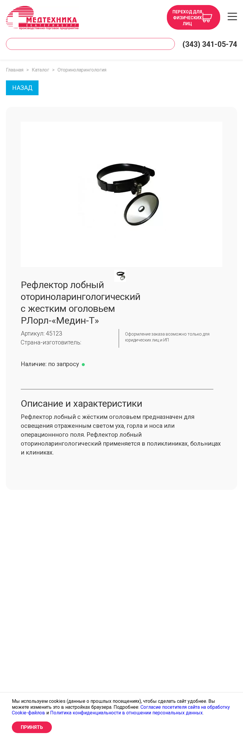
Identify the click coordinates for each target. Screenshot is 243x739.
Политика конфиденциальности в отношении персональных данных (126, 713)
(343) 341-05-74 (209, 44)
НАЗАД (22, 87)
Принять (32, 727)
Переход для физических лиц (187, 17)
